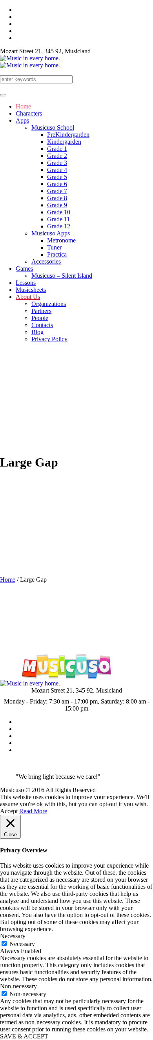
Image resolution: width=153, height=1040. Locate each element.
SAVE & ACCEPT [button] (24, 1036)
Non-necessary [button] (18, 986)
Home (7, 579)
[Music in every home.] (30, 62)
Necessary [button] (13, 936)
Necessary (22, 944)
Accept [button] (9, 811)
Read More (33, 811)
